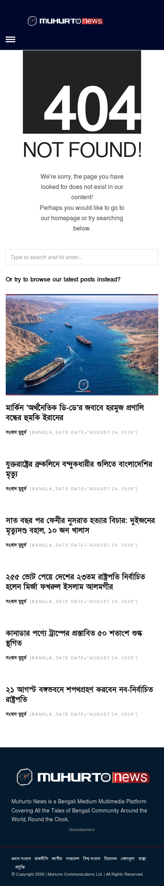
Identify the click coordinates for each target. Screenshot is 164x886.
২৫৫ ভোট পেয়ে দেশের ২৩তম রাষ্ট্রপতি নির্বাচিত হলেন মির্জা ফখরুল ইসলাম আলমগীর (75, 582)
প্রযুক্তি (20, 867)
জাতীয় (57, 859)
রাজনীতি (41, 859)
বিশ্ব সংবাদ (91, 859)
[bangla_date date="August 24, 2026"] (84, 432)
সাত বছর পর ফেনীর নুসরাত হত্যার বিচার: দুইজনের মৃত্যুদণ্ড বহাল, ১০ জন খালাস (80, 526)
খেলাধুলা (128, 859)
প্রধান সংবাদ (21, 859)
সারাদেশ (72, 859)
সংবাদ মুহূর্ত (16, 432)
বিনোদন (110, 859)
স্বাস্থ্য (142, 859)
